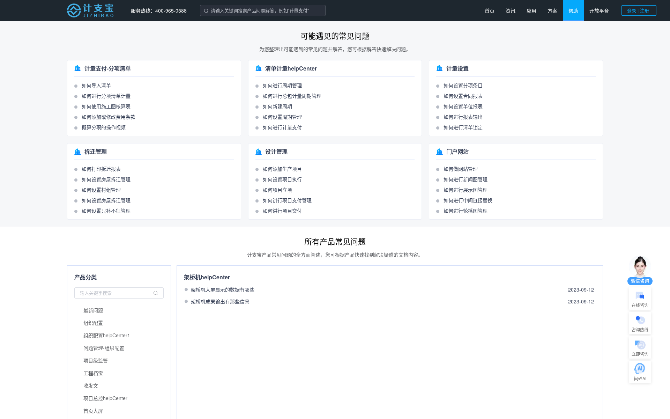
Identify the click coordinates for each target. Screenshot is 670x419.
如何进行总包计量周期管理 (292, 95)
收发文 (90, 385)
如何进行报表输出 (463, 116)
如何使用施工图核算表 (106, 106)
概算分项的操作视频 (104, 127)
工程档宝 (93, 372)
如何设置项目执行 (282, 179)
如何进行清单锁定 (463, 127)
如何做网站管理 (461, 168)
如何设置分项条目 (463, 85)
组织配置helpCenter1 (106, 335)
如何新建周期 (277, 106)
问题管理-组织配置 (103, 347)
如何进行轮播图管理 (465, 210)
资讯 (510, 10)
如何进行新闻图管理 (465, 179)
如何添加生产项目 (282, 168)
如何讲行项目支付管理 (287, 200)
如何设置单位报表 (463, 106)
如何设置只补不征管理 (106, 210)
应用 (531, 10)
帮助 (573, 10)
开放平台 (599, 10)
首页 (489, 10)
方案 (552, 10)
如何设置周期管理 (282, 116)
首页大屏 (93, 410)
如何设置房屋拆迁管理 (106, 179)
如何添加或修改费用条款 (108, 116)
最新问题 (93, 310)
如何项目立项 (277, 189)
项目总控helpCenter (105, 398)
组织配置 (93, 322)
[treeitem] (119, 310)
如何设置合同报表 (463, 95)
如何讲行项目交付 (282, 210)
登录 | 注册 (638, 10)
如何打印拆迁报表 (101, 168)
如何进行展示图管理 (465, 189)
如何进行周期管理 (282, 85)
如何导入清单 (96, 85)
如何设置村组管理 (101, 189)
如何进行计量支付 (282, 127)
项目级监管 (95, 360)
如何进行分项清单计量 (106, 95)
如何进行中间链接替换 (468, 200)
